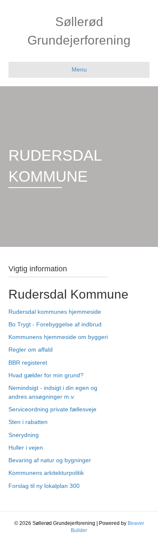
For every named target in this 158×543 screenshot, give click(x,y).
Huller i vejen (25, 447)
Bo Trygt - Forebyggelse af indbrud (55, 324)
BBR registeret (27, 362)
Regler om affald (30, 349)
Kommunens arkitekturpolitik (46, 472)
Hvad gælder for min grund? (45, 375)
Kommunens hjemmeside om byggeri (58, 337)
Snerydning (23, 435)
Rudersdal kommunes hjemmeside (54, 311)
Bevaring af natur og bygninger (49, 460)
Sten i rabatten (28, 422)
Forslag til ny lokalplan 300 (44, 485)
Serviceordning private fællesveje (52, 409)
